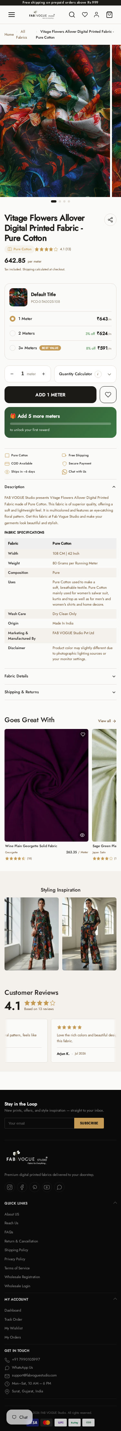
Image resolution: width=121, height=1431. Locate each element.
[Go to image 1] (54, 201)
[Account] (96, 14)
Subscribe (89, 1123)
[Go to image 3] (64, 201)
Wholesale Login (17, 1286)
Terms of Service (17, 1268)
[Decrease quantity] (12, 374)
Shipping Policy (16, 1249)
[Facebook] (22, 1187)
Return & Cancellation (21, 1241)
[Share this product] (110, 220)
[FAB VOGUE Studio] (42, 14)
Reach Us (11, 1223)
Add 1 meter (50, 394)
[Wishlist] (85, 14)
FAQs (9, 1232)
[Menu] (12, 14)
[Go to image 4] (69, 201)
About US (12, 1214)
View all (104, 720)
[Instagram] (10, 1187)
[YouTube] (47, 1187)
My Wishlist (14, 1328)
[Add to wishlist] (108, 394)
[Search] (72, 14)
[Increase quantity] (43, 374)
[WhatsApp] (59, 1187)
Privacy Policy (15, 1259)
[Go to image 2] (60, 201)
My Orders (13, 1337)
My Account (16, 1299)
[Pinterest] (34, 1187)
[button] (98, 374)
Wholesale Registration (22, 1276)
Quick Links (16, 1203)
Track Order (13, 1319)
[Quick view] (82, 835)
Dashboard (13, 1310)
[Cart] (109, 14)
